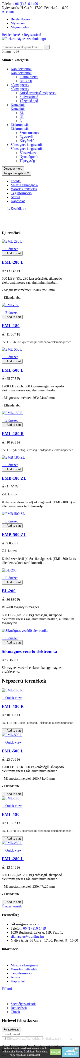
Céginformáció (21, 973)
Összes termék (13, 906)
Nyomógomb (29, 157)
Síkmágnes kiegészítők (27, 149)
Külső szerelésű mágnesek (38, 93)
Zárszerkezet (28, 153)
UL (22, 117)
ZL (22, 113)
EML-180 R (13, 433)
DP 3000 (26, 81)
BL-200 (9, 591)
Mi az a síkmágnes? (24, 965)
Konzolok (18, 109)
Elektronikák (20, 129)
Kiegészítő (27, 141)
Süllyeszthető (29, 97)
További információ (70, 1052)
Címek (15, 1012)
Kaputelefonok (21, 73)
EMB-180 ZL (14, 478)
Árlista (15, 977)
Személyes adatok (23, 1004)
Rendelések (19, 1008)
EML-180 (11, 325)
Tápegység (27, 161)
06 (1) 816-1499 (26, 4)
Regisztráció (32, 35)
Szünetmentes (29, 133)
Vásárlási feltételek (24, 969)
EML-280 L (13, 262)
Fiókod (7, 989)
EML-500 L (13, 370)
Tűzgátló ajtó (29, 101)
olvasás (65, 1038)
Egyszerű (26, 137)
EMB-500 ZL (14, 534)
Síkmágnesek (20, 89)
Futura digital (29, 77)
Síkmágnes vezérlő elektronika (29, 651)
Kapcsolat (18, 981)
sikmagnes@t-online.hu (27, 936)
